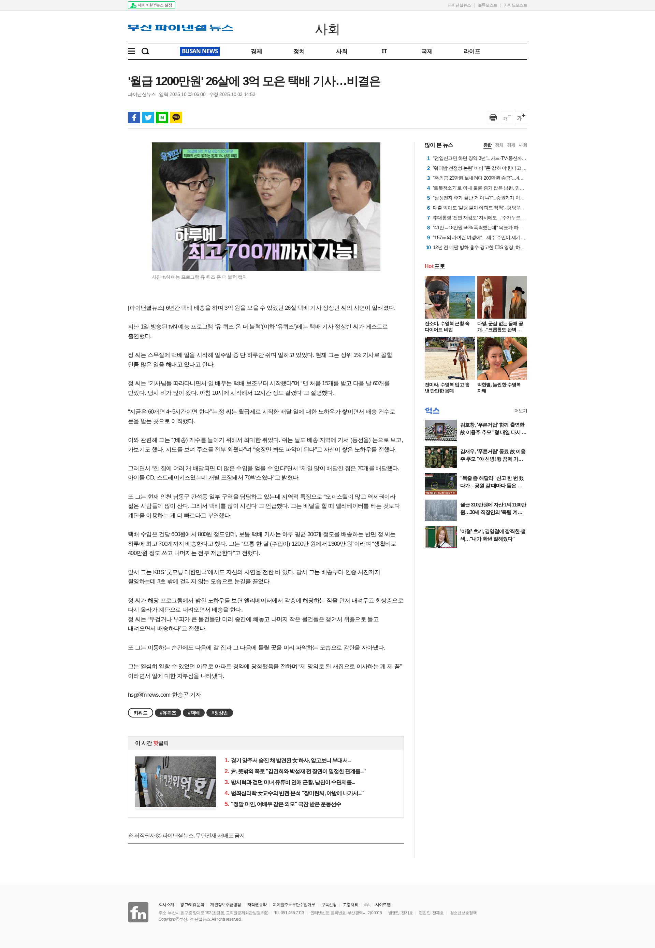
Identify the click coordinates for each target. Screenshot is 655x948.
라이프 (472, 51)
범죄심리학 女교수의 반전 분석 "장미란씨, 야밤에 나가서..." (294, 793)
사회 (327, 28)
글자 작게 (507, 117)
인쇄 (493, 117)
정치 (299, 51)
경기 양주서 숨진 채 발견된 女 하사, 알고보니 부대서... (287, 760)
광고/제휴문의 (192, 904)
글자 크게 (521, 117)
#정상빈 (220, 712)
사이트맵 (383, 904)
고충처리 (350, 904)
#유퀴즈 (168, 712)
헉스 (432, 410)
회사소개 (166, 904)
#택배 (194, 712)
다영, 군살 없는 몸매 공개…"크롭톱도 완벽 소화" (500, 329)
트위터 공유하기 (148, 117)
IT (384, 51)
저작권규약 (257, 904)
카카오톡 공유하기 (176, 117)
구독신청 (329, 904)
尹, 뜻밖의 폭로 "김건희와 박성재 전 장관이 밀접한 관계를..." (295, 771)
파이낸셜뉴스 (459, 5)
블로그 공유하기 (162, 117)
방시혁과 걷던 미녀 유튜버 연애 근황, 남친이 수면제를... (289, 782)
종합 (487, 145)
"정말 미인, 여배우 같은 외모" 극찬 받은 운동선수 (282, 804)
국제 (427, 51)
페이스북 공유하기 (134, 117)
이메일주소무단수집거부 (294, 904)
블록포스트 (487, 5)
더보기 (520, 410)
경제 (256, 51)
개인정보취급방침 (225, 904)
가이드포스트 (515, 5)
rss (366, 904)
